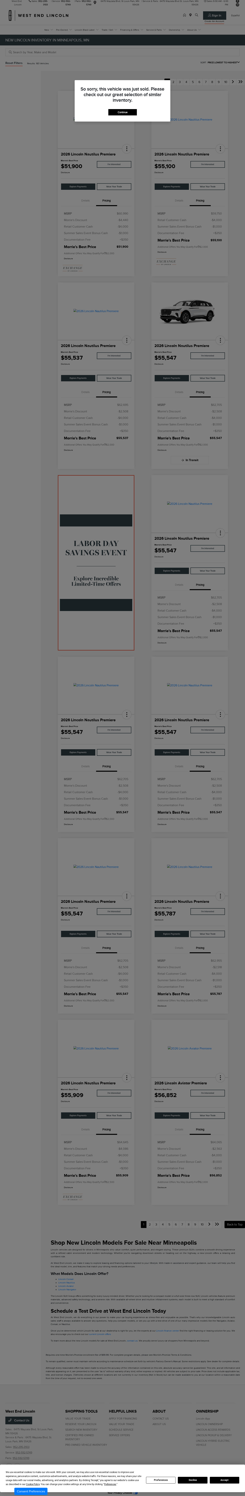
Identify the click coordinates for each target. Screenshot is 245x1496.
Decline (193, 1480)
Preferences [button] (110, 1484)
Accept (224, 1480)
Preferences (161, 1480)
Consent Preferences (31, 1491)
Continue (122, 112)
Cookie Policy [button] (33, 1484)
